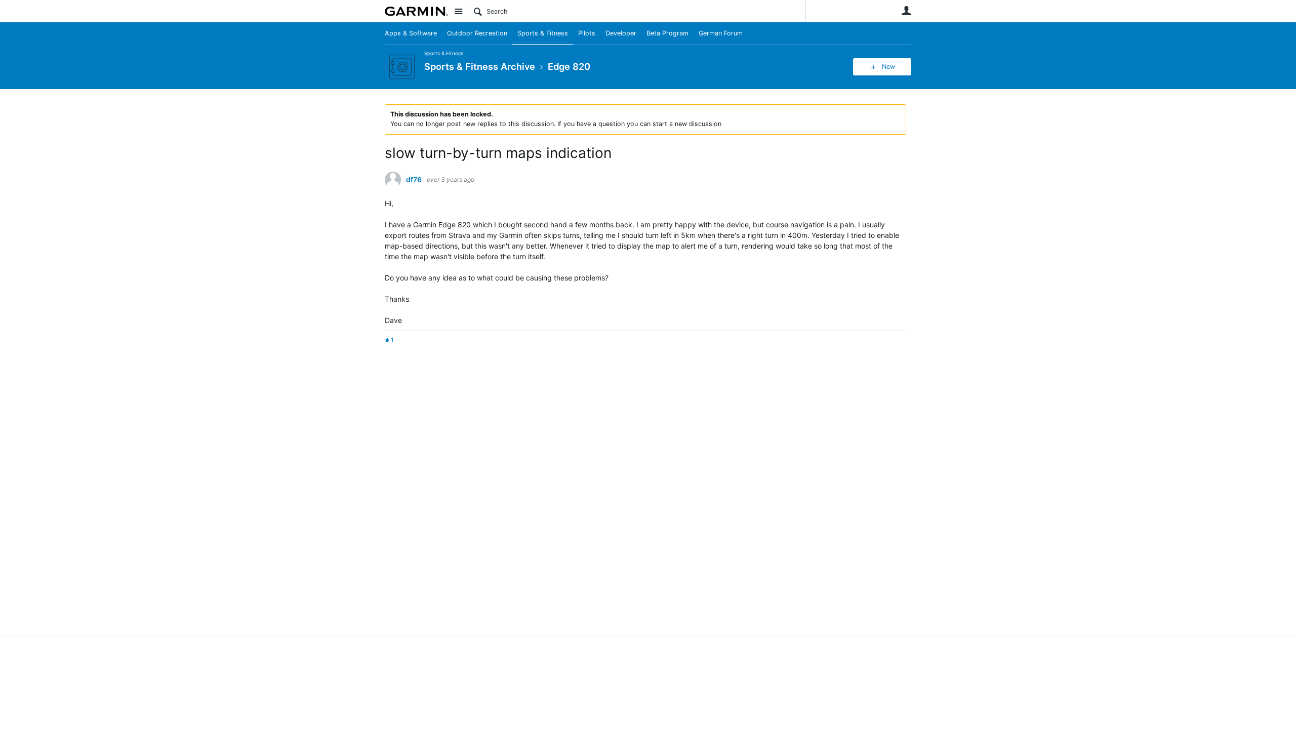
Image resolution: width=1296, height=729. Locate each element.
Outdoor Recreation (477, 33)
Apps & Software (411, 33)
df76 (414, 180)
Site (458, 11)
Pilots (586, 33)
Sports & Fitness (542, 33)
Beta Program (667, 33)
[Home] (416, 11)
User (906, 11)
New (888, 66)
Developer (620, 33)
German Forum (721, 33)
